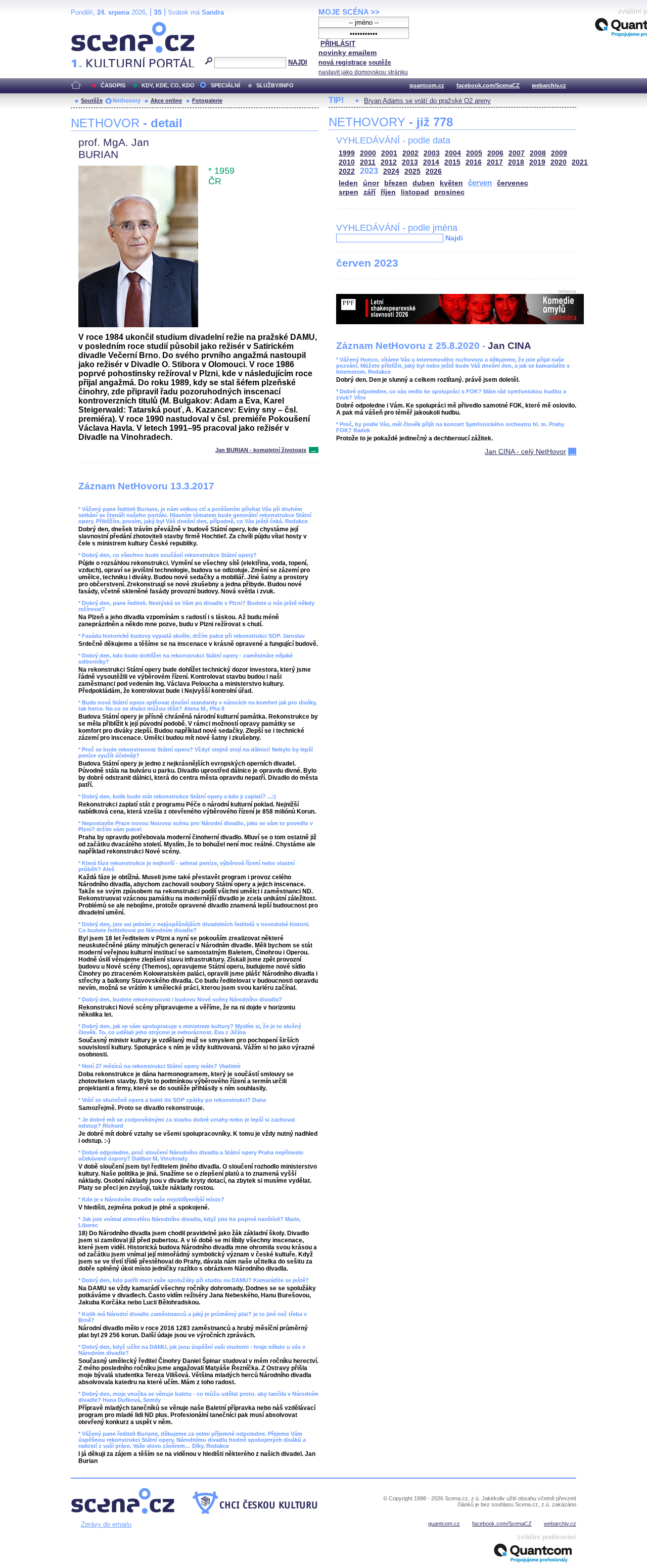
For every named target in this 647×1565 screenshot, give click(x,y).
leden (348, 183)
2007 (517, 153)
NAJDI (297, 62)
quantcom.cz (426, 85)
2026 (434, 171)
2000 (368, 153)
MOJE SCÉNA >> (349, 12)
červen (480, 182)
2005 (474, 153)
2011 (368, 162)
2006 (495, 153)
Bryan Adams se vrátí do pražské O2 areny (427, 101)
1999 (347, 153)
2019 (537, 162)
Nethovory (127, 100)
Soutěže (92, 100)
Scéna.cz (88, 26)
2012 (389, 162)
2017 (495, 162)
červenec (512, 183)
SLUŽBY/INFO (275, 85)
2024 (391, 171)
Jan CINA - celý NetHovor (525, 451)
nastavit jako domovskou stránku (363, 72)
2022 (347, 171)
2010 (347, 162)
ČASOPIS (113, 85)
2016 (474, 162)
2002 (410, 153)
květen (451, 183)
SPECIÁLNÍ (225, 85)
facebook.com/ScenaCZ (488, 85)
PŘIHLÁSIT (337, 43)
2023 (369, 171)
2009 (559, 153)
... (313, 450)
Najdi (454, 238)
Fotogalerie (207, 100)
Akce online (166, 100)
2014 (431, 162)
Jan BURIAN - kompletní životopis (260, 450)
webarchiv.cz (549, 85)
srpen (348, 192)
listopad (415, 192)
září (369, 192)
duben (423, 183)
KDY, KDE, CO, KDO (168, 85)
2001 (389, 153)
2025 (412, 171)
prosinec (449, 192)
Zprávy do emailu (106, 1524)
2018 (516, 162)
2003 (432, 153)
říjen (388, 192)
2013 (410, 162)
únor (371, 183)
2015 (452, 162)
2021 (580, 162)
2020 (558, 162)
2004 (453, 153)
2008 (538, 153)
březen (395, 183)
